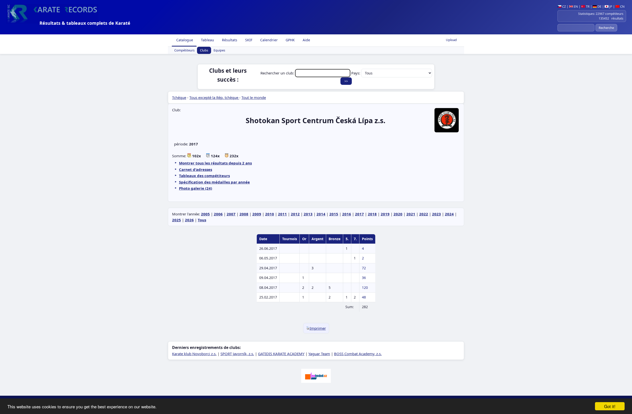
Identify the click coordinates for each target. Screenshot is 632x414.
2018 (372, 213)
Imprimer (318, 328)
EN (575, 6)
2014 (320, 213)
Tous (202, 219)
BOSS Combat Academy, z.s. (358, 353)
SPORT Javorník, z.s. (237, 353)
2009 (256, 213)
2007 (231, 213)
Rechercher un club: (277, 72)
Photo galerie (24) (195, 188)
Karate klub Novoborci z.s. (194, 353)
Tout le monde (253, 97)
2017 (359, 213)
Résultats (229, 40)
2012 (295, 213)
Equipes (219, 50)
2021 (410, 213)
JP (610, 6)
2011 (282, 213)
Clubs (204, 50)
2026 (189, 219)
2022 (423, 213)
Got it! (609, 406)
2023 (436, 213)
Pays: (356, 72)
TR (587, 6)
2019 (385, 213)
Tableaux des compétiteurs (204, 175)
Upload (451, 40)
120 (365, 287)
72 (364, 268)
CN (622, 6)
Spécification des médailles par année (214, 182)
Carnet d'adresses (195, 169)
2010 (269, 213)
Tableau (207, 40)
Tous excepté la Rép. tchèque (214, 97)
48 (364, 297)
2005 (205, 213)
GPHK (290, 40)
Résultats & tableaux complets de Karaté (85, 23)
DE (599, 6)
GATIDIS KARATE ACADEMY (281, 353)
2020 (398, 213)
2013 (308, 213)
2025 (176, 219)
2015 (333, 213)
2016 (346, 213)
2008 (243, 213)
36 (364, 277)
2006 (218, 213)
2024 (449, 213)
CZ (563, 6)
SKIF (248, 40)
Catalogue (184, 40)
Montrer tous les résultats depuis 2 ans (215, 163)
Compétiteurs (184, 50)
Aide (306, 40)
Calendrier (268, 40)
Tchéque (179, 97)
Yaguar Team (319, 353)
